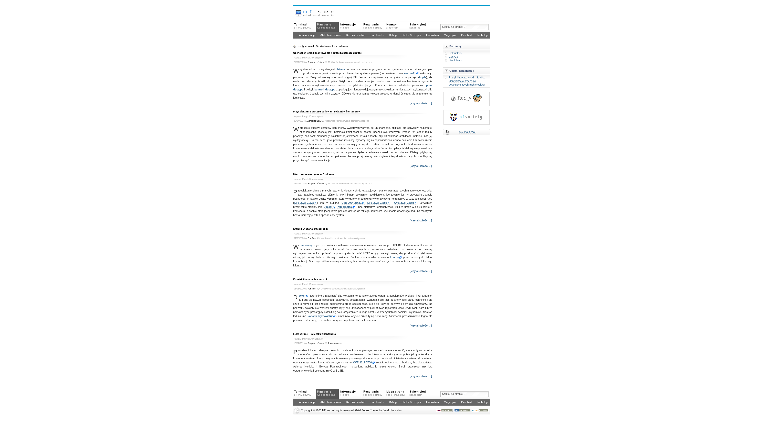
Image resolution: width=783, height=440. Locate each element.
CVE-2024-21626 (304, 202)
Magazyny (450, 35)
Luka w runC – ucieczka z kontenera (314, 334)
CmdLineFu (377, 35)
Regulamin (372, 26)
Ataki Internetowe (330, 35)
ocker (302, 295)
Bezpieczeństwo (355, 35)
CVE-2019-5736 (362, 362)
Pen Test (466, 35)
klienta (394, 257)
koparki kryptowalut (320, 316)
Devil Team (455, 60)
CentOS (453, 56)
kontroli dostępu (324, 89)
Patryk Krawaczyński (461, 77)
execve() (410, 73)
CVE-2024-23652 (377, 202)
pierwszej (306, 245)
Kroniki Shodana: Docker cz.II (310, 228)
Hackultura (432, 35)
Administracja (307, 35)
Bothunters (455, 53)
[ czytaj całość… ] (421, 103)
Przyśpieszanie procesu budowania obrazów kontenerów (327, 111)
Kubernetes (344, 207)
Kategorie (326, 26)
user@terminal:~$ (307, 46)
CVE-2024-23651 (352, 202)
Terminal (302, 26)
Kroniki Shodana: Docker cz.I (310, 279)
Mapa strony (395, 393)
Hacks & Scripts (411, 35)
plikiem (340, 69)
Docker (328, 207)
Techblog (482, 35)
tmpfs (422, 77)
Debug (393, 35)
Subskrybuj (417, 26)
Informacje (348, 26)
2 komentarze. (335, 343)
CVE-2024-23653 (404, 202)
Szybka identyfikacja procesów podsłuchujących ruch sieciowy (467, 81)
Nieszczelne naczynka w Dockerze (313, 174)
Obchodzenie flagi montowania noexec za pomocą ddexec (327, 52)
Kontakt (392, 26)
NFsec (326, 410)
